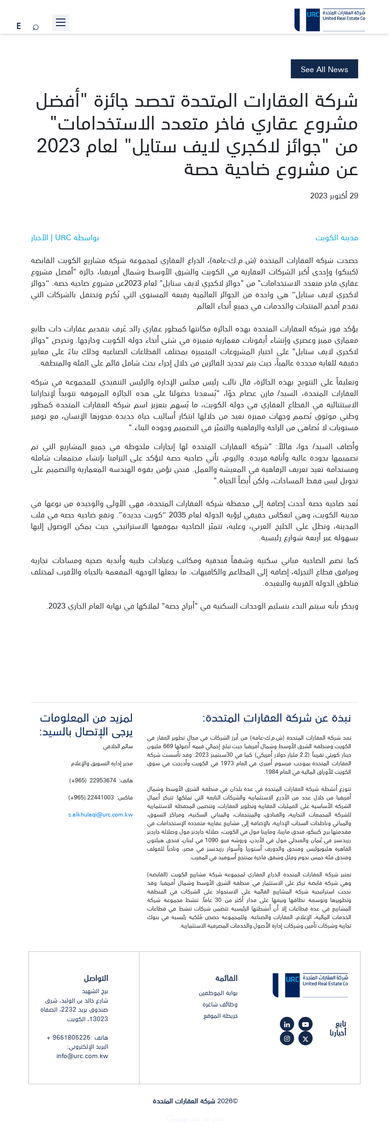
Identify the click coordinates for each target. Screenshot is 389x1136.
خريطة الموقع (221, 1015)
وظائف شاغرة (220, 1004)
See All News (324, 69)
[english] (18, 26)
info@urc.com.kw (82, 1056)
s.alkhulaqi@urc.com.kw (100, 814)
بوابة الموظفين (218, 992)
